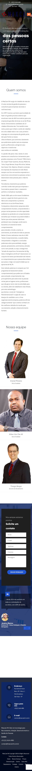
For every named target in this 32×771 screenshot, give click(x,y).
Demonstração (10, 761)
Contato (21, 764)
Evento (18, 761)
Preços (24, 758)
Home (8, 758)
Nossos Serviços (16, 758)
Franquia (14, 764)
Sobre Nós (24, 761)
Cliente (17, 766)
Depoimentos (7, 764)
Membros (27, 764)
